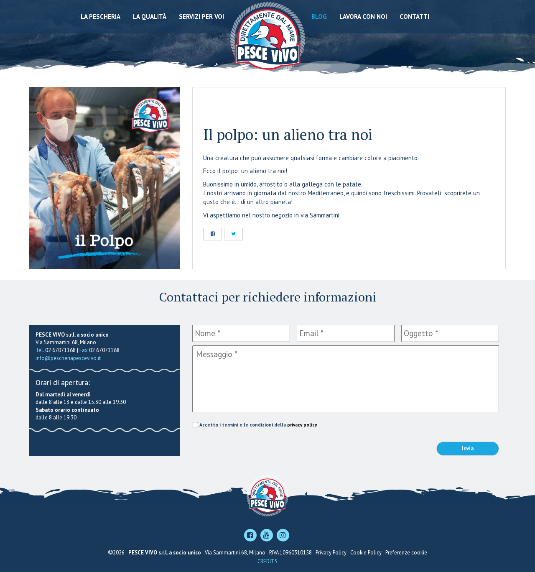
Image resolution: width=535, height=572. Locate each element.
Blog (319, 16)
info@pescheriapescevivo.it (68, 358)
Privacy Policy (331, 552)
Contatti (414, 16)
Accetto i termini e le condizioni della (258, 424)
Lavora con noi (363, 16)
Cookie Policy (366, 552)
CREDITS (267, 561)
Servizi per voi (201, 16)
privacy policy (302, 424)
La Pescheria (100, 16)
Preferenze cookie (406, 552)
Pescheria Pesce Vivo (267, 38)
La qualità (149, 16)
